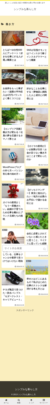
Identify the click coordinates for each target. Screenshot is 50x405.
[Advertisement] (25, 337)
